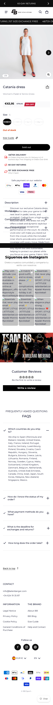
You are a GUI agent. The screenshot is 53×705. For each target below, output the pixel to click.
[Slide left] (4, 3)
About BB (33, 610)
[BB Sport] (21, 12)
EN (35, 658)
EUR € (19, 658)
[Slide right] (48, 3)
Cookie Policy (10, 621)
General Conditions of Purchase (14, 628)
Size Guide (8, 138)
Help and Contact (37, 627)
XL (38, 122)
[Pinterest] (35, 647)
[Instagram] (26, 647)
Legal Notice (9, 610)
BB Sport (27, 691)
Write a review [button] (26, 388)
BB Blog (32, 616)
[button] (40, 12)
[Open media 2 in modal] (26, 52)
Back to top (9, 568)
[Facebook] (17, 647)
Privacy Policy (10, 616)
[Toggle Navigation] (6, 12)
